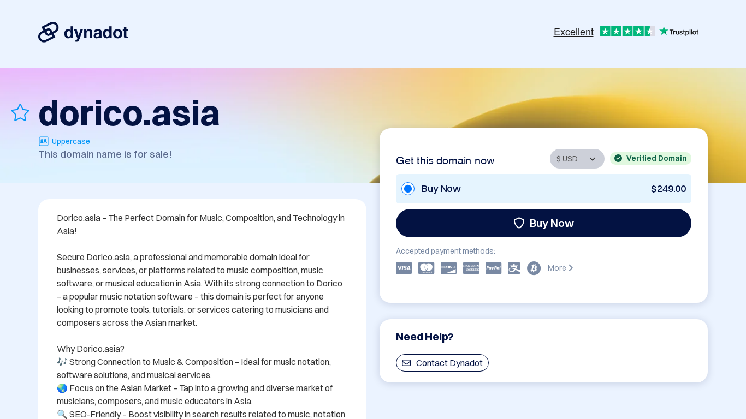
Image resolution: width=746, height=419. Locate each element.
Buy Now (552, 223)
